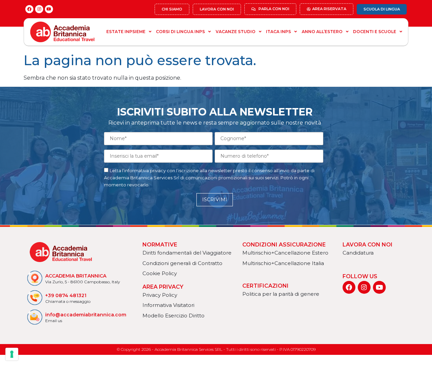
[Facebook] (29, 9)
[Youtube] (49, 9)
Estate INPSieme (125, 31)
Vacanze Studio (235, 31)
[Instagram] (39, 9)
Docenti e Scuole (374, 31)
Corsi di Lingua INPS (180, 31)
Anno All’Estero (322, 31)
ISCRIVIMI (214, 200)
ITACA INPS (278, 31)
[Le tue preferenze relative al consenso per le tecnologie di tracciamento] (11, 354)
